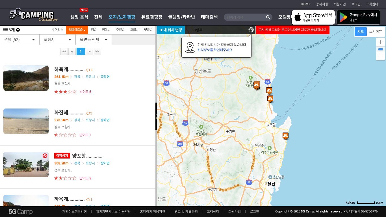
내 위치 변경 (172, 29)
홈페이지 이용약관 (152, 212)
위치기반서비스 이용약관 (113, 212)
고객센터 (372, 4)
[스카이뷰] (376, 31)
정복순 (106, 30)
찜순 (94, 30)
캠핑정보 (309, 17)
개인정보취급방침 (74, 212)
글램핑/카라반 (181, 17)
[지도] (361, 31)
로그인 (356, 4)
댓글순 (148, 30)
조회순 (134, 30)
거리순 (58, 30)
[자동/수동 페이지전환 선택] (18, 29)
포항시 (90, 77)
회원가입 (340, 4)
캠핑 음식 (79, 17)
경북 (77, 77)
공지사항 (322, 4)
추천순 (120, 30)
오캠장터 (286, 17)
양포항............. (79, 156)
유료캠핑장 (151, 17)
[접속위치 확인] (251, 30)
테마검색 (209, 17)
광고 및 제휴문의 (186, 212)
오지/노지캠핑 (122, 17)
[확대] (380, 42)
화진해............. (73, 113)
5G (20, 212)
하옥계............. (73, 69)
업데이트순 (76, 30)
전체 (98, 17)
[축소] (380, 55)
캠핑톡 (330, 17)
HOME (306, 4)
